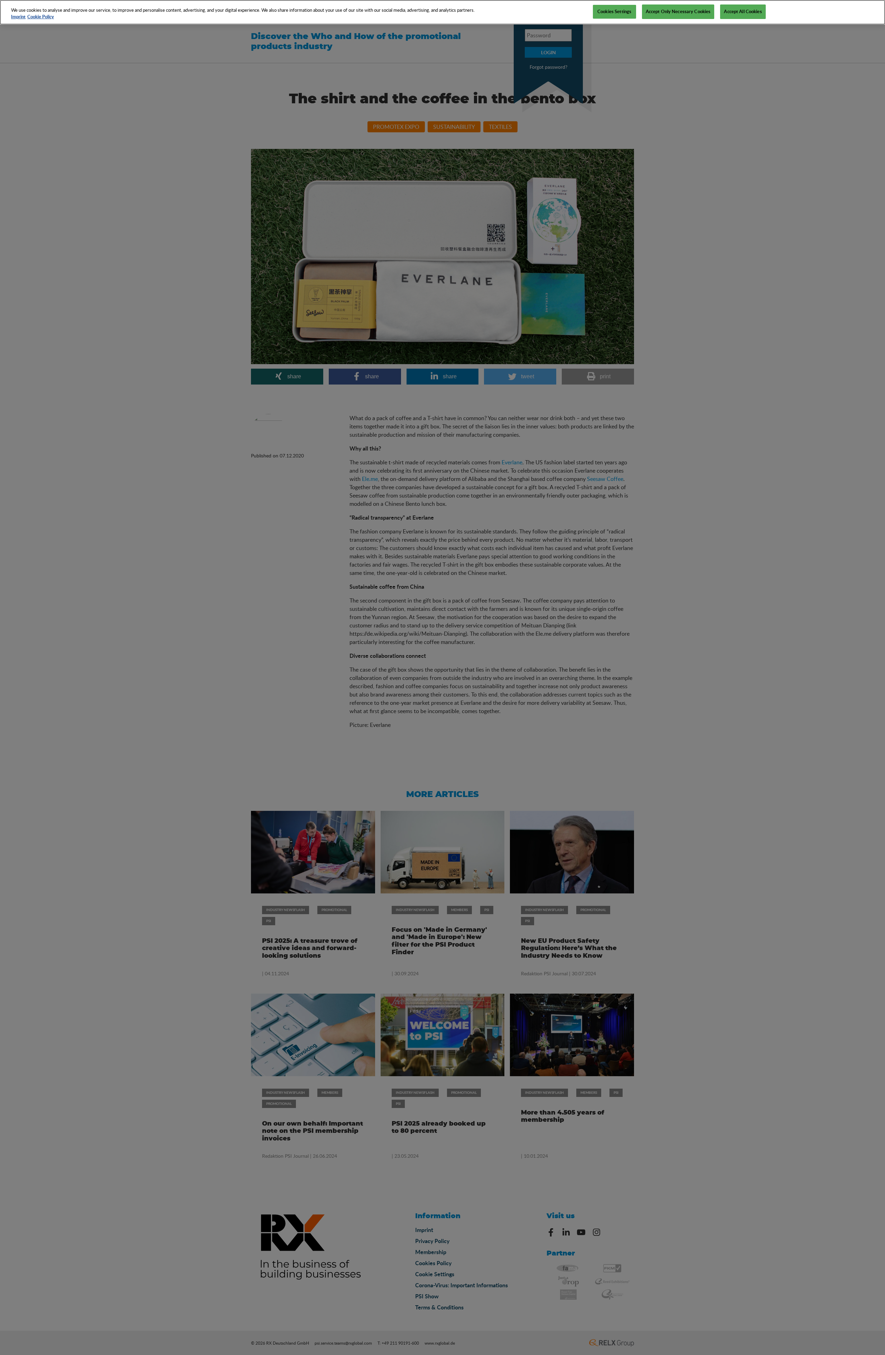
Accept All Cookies (743, 11)
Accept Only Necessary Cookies (678, 11)
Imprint (18, 17)
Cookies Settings (614, 11)
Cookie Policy (40, 17)
